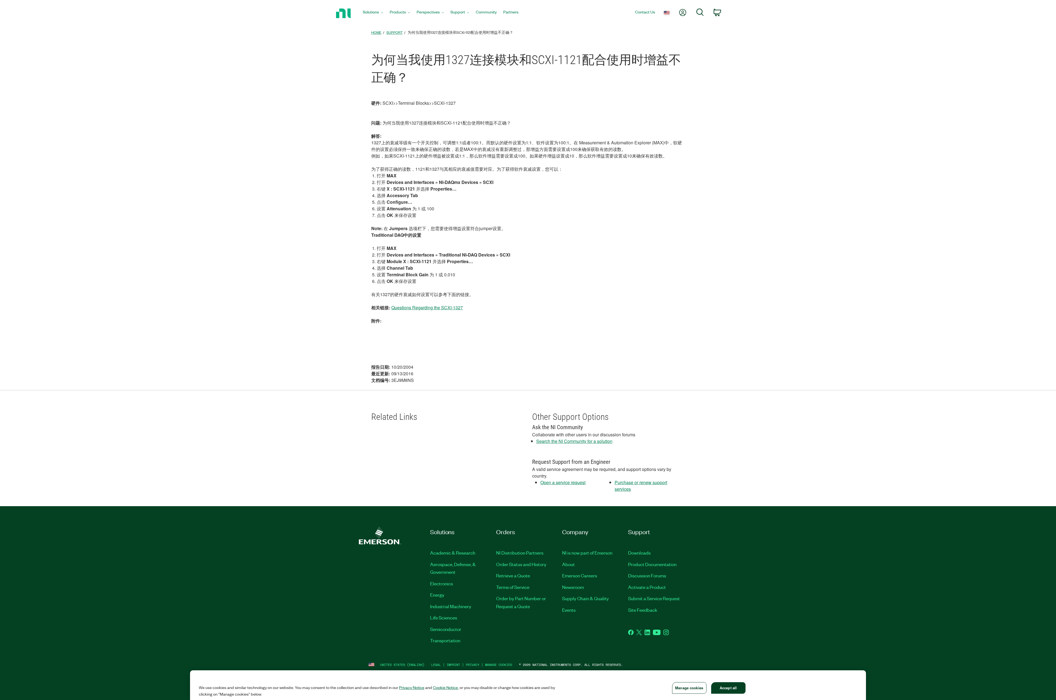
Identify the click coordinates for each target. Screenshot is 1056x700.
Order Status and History (521, 564)
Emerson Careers (579, 575)
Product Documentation (652, 564)
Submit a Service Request (654, 598)
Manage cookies (498, 664)
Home (376, 32)
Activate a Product (647, 587)
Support (394, 32)
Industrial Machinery (450, 606)
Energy (437, 595)
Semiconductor (445, 629)
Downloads (639, 553)
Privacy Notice (411, 687)
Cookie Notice (445, 687)
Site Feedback (642, 610)
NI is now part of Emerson (587, 553)
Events (569, 610)
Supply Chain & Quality (585, 598)
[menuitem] (372, 13)
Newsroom (573, 587)
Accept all (728, 687)
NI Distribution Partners (519, 553)
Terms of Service (512, 587)
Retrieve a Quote (513, 575)
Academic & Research (452, 553)
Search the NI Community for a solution (574, 441)
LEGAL (436, 664)
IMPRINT (453, 664)
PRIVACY (472, 664)
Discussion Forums (647, 575)
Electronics (441, 583)
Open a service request (562, 482)
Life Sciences (443, 617)
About (568, 564)
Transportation (445, 640)
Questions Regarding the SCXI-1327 (427, 307)
